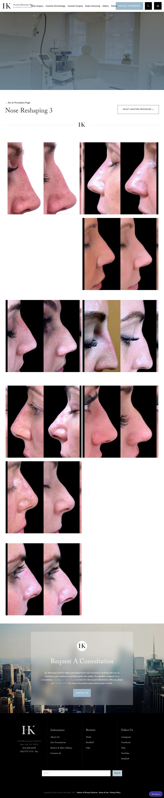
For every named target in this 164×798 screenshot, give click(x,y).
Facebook (126, 743)
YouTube (125, 753)
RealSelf (90, 743)
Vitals (88, 737)
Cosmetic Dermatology (55, 6)
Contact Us (56, 753)
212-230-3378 (60, 683)
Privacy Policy (115, 792)
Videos (114, 6)
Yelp (88, 748)
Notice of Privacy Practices (87, 792)
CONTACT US (82, 693)
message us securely (63, 680)
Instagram (126, 737)
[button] (37, 6)
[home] (17, 6)
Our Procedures (58, 743)
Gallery (106, 6)
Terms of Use (104, 792)
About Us (55, 737)
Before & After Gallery (61, 748)
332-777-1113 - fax (29, 752)
